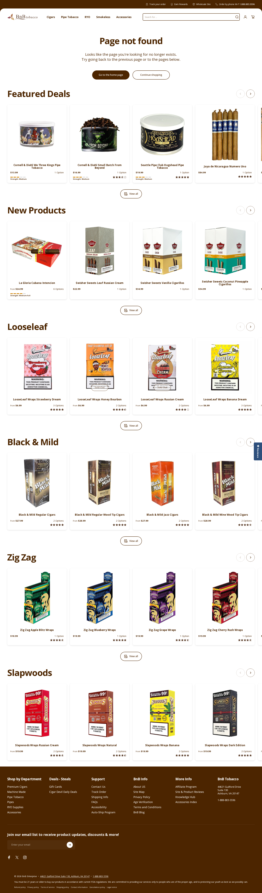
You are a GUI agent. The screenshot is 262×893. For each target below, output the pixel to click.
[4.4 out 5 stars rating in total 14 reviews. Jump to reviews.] (57, 755)
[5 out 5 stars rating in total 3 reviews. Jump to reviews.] (245, 755)
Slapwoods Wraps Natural (99, 745)
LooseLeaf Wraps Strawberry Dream (37, 399)
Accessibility (99, 807)
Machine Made (16, 792)
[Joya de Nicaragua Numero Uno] (225, 134)
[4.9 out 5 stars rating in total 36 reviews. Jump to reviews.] (182, 525)
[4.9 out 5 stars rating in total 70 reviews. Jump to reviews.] (119, 640)
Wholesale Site (203, 4)
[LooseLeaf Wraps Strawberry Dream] (37, 367)
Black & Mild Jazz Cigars (162, 514)
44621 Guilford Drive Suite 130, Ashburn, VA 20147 (65, 876)
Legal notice (112, 887)
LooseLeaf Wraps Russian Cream (162, 399)
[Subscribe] (70, 845)
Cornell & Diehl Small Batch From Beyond (100, 166)
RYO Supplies (15, 807)
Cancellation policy (97, 887)
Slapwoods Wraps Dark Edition (225, 745)
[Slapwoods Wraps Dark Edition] (225, 713)
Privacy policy (33, 887)
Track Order (98, 792)
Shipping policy (62, 887)
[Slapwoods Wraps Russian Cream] (37, 713)
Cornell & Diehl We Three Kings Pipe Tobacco (36, 166)
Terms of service (48, 887)
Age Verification (143, 802)
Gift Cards (55, 786)
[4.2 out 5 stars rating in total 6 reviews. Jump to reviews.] (182, 409)
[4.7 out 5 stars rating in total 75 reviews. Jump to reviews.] (182, 640)
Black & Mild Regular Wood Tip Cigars (99, 514)
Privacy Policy (141, 797)
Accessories (14, 812)
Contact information (79, 887)
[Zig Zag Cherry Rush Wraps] (225, 598)
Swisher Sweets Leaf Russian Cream (99, 283)
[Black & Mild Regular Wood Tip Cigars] (99, 482)
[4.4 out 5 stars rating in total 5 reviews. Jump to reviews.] (119, 409)
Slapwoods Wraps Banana (162, 745)
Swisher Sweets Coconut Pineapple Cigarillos (225, 283)
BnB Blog (139, 812)
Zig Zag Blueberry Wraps (100, 630)
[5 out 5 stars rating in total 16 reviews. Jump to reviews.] (119, 525)
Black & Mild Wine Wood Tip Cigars (225, 514)
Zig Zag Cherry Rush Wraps (225, 630)
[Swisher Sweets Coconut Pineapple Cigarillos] (225, 251)
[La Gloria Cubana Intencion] (37, 251)
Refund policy (20, 887)
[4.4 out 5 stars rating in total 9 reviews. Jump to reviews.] (119, 755)
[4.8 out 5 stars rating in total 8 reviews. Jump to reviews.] (57, 409)
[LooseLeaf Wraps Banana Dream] (225, 367)
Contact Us (98, 786)
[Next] (250, 94)
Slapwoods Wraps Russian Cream (37, 745)
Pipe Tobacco (15, 797)
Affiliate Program (186, 786)
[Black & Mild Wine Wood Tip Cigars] (225, 482)
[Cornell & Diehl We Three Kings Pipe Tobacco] (37, 134)
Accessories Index (186, 802)
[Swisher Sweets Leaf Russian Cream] (99, 251)
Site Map (138, 792)
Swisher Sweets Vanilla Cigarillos (162, 283)
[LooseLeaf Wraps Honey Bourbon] (99, 367)
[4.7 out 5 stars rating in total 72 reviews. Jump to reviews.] (245, 640)
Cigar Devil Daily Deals (63, 792)
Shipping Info (99, 797)
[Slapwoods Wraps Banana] (162, 713)
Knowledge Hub (185, 797)
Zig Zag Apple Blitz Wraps (37, 630)
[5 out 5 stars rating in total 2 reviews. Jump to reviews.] (182, 177)
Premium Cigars (17, 786)
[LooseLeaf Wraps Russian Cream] (162, 367)
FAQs (94, 802)
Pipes (10, 802)
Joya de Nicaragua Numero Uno (225, 166)
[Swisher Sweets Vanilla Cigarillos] (162, 251)
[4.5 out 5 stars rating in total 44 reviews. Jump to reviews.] (57, 640)
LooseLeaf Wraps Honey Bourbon (100, 399)
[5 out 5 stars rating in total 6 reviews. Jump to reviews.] (182, 755)
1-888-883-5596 (226, 800)
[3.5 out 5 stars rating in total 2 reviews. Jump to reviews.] (119, 177)
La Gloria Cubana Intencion (37, 283)
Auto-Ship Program (103, 812)
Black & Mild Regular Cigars (37, 514)
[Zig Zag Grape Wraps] (162, 598)
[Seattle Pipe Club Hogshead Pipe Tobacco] (162, 134)
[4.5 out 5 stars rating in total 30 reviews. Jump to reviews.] (245, 525)
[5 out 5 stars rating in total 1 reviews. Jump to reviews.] (245, 176)
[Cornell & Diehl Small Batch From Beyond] (99, 134)
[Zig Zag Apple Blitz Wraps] (37, 598)
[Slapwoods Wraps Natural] (99, 713)
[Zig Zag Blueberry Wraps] (99, 598)
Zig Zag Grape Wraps (162, 630)
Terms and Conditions (147, 807)
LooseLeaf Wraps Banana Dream (225, 399)
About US (139, 786)
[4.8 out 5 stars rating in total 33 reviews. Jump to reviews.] (57, 525)
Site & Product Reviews (189, 792)
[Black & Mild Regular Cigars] (37, 482)
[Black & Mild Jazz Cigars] (162, 482)
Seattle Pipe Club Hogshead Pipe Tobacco (162, 166)
